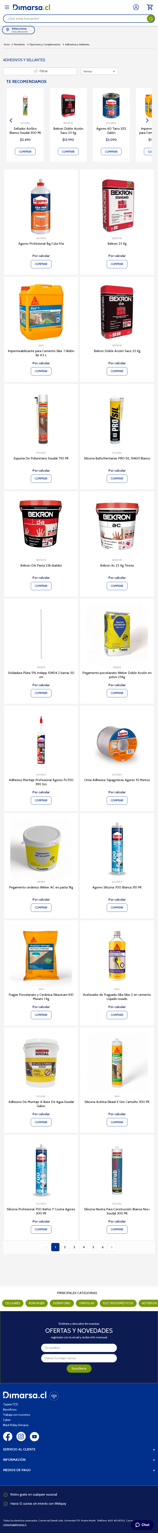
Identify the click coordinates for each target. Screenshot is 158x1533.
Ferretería (19, 44)
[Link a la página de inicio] (7, 44)
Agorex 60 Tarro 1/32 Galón (111, 131)
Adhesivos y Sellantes (77, 44)
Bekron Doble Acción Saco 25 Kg (68, 131)
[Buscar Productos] (150, 18)
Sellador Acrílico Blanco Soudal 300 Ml (25, 131)
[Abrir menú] (7, 7)
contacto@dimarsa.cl (14, 1524)
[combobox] (79, 18)
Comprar (25, 151)
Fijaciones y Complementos (45, 44)
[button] (10, 120)
